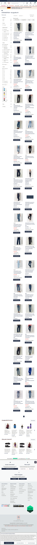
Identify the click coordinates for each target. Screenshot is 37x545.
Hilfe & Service (12, 499)
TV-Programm (21, 486)
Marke (4, 42)
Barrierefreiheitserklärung (31, 489)
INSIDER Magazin (21, 485)
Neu (7, 5)
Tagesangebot (3, 5)
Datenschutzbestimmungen (12, 525)
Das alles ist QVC (30, 486)
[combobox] (17, 3)
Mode (33, 5)
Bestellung (11, 485)
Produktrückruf (4, 495)
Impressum (30, 525)
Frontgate (9, 529)
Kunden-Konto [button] (23, 468)
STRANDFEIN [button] (16, 19)
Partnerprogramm (21, 491)
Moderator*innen (30, 495)
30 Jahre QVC (11, 5)
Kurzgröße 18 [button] (23, 19)
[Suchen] (24, 3)
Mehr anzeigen (4, 64)
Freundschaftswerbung (22, 489)
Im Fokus (4, 106)
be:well (21, 5)
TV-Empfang (29, 497)
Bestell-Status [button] (31, 468)
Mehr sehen (33, 420)
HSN (2, 529)
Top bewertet (26, 5)
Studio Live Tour (30, 498)
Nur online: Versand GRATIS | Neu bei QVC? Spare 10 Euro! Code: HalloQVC (18, 0)
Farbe (3, 87)
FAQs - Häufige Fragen (13, 498)
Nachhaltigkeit (30, 488)
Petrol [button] (29, 19)
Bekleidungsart (5, 27)
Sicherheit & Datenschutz (14, 496)
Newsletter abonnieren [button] (10, 468)
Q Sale (30, 5)
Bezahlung (11, 492)
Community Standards (22, 525)
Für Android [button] (23, 478)
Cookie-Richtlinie (18, 540)
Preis (3, 104)
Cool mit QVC (17, 5)
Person (4, 23)
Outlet (29, 500)
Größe (4, 66)
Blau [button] (33, 19)
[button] (1, 3)
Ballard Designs (5, 529)
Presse (2, 492)
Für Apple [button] (14, 478)
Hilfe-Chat (3, 485)
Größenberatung (12, 488)
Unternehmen (30, 485)
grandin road (16, 529)
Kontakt (3, 486)
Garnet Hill (12, 529)
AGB (5, 525)
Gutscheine (20, 488)
